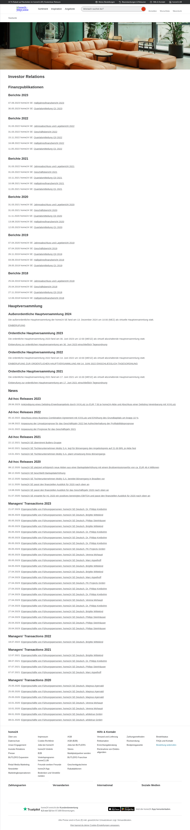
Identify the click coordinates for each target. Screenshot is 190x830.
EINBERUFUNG (16, 325)
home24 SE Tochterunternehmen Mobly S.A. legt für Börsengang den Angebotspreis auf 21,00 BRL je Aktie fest (78, 448)
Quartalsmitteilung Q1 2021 (48, 189)
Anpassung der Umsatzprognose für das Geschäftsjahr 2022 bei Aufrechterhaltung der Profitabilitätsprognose (77, 423)
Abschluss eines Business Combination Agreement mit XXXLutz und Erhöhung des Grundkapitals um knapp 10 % (79, 418)
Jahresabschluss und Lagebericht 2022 (54, 126)
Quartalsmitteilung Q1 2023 (48, 108)
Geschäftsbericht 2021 (45, 172)
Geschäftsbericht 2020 (45, 210)
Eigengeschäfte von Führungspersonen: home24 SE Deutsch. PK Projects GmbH (63, 549)
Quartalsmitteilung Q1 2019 (48, 265)
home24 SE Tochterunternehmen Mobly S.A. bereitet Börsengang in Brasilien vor (63, 478)
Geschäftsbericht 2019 (45, 248)
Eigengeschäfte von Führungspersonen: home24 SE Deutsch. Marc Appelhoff (61, 560)
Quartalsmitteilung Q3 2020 (48, 216)
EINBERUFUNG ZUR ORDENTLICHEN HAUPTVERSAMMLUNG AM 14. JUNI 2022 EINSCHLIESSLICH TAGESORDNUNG (73, 363)
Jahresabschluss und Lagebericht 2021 (54, 166)
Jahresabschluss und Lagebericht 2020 (54, 204)
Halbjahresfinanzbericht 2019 (49, 260)
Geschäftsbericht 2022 (45, 132)
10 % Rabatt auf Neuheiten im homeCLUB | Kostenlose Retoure (34, 2)
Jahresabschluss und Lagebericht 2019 (54, 243)
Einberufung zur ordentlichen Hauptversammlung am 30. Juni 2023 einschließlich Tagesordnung (57, 344)
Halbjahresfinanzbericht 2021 (49, 183)
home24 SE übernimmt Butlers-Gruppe (41, 442)
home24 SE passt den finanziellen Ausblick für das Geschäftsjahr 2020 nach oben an (65, 490)
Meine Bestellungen (107, 2)
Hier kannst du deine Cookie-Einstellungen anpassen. (95, 825)
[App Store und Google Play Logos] (121, 809)
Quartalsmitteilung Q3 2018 (48, 292)
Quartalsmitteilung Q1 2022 (48, 149)
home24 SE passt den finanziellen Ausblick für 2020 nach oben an (55, 484)
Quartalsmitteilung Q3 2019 (48, 254)
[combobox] (113, 9)
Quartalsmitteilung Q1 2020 (48, 227)
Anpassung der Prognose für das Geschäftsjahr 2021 (48, 429)
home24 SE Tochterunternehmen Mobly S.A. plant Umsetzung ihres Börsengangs (63, 454)
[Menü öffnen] (11, 9)
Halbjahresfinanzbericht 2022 (49, 143)
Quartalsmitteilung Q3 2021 (48, 177)
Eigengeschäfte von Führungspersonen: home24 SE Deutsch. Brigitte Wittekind (62, 515)
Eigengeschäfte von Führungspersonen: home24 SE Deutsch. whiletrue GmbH (61, 714)
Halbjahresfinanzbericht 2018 (49, 298)
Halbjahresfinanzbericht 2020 (49, 221)
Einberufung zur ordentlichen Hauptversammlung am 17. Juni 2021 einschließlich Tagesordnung (57, 382)
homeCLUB (177, 2)
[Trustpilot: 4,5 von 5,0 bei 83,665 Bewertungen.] (31, 809)
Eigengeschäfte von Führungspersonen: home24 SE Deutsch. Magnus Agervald (62, 686)
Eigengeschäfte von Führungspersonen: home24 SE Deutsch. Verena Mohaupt (62, 554)
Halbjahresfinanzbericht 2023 (49, 103)
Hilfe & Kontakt (159, 2)
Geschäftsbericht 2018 (45, 286)
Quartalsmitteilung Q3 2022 (48, 137)
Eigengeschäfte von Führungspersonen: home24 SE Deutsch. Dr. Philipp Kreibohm (64, 509)
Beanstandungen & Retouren (134, 2)
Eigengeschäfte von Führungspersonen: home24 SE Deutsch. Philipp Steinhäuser (63, 520)
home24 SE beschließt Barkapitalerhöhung (43, 473)
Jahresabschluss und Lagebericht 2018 (54, 281)
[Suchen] (143, 9)
